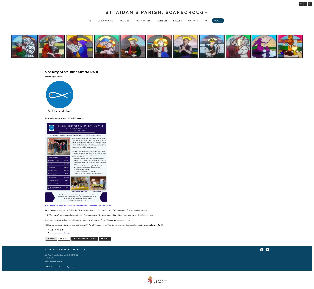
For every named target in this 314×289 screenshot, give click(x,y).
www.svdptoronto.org (59, 233)
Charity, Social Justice (85, 239)
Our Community (105, 21)
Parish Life (162, 21)
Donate (218, 21)
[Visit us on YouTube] (267, 250)
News (52, 239)
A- (305, 4)
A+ (301, 4)
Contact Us (194, 21)
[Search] (206, 21)
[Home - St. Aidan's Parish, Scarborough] (90, 21)
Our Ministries (143, 21)
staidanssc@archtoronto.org (53, 261)
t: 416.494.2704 (49, 258)
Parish (65, 239)
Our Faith (124, 21)
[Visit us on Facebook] (261, 250)
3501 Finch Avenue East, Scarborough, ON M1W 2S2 (61, 255)
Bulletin (177, 21)
